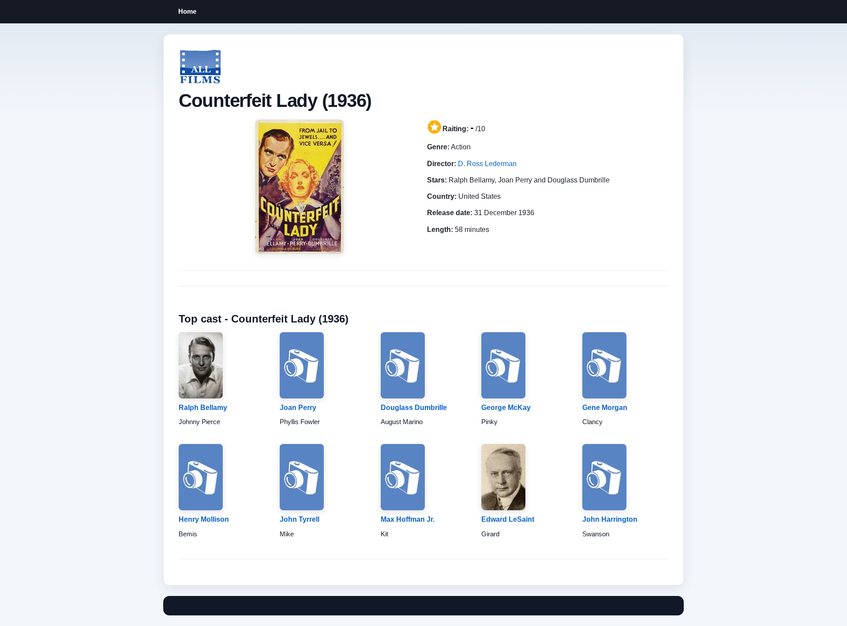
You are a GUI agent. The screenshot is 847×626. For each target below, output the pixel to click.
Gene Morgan (604, 407)
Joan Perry (298, 407)
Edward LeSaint (507, 519)
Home (187, 11)
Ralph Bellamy (203, 407)
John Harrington (609, 519)
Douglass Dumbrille (414, 407)
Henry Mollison (204, 519)
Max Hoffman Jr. (408, 519)
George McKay (506, 407)
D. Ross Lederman (487, 163)
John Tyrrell (299, 519)
